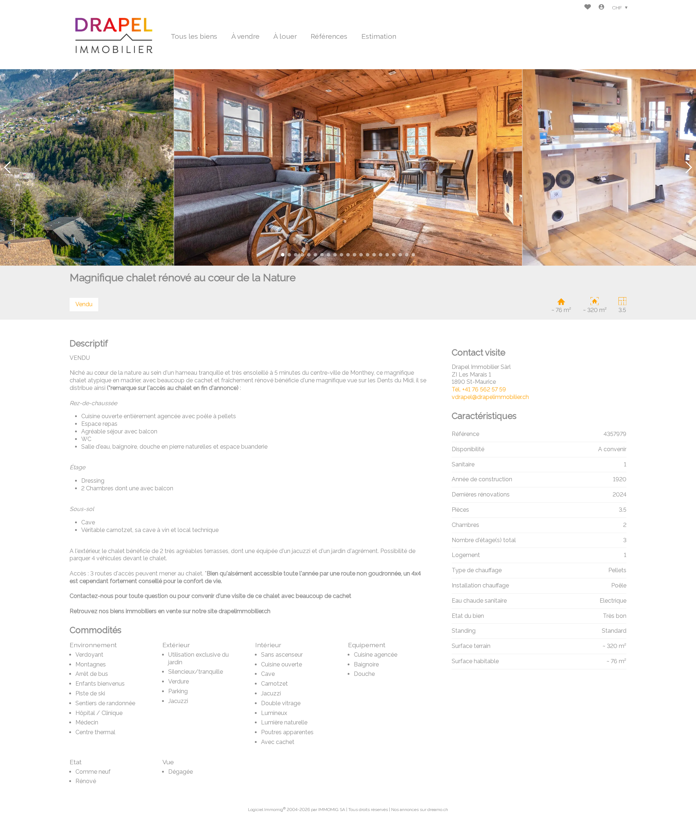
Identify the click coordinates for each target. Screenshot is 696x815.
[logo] (115, 34)
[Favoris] (587, 8)
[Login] (601, 8)
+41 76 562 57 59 (479, 389)
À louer (285, 36)
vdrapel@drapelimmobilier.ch (490, 397)
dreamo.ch (437, 809)
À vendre (245, 36)
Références (329, 36)
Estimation (378, 36)
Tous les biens (194, 36)
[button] (7, 167)
